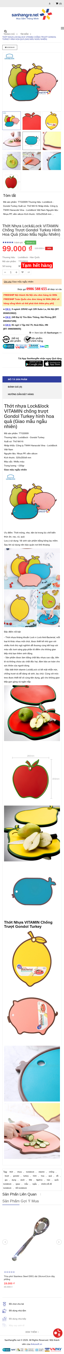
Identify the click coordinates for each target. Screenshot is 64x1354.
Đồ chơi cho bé (16, 1304)
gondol (16, 1176)
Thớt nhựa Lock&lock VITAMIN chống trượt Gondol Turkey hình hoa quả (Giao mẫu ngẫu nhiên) (29, 38)
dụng (14, 1180)
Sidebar (11, 47)
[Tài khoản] (50, 3)
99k (30, 1180)
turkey (26, 1176)
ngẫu (34, 1184)
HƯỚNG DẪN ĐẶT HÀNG (21, 394)
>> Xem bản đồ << (46, 332)
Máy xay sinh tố (16, 1325)
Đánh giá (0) (15, 387)
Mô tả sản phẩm (17, 379)
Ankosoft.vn (36, 1344)
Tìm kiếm (24, 34)
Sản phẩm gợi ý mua (20, 1201)
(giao (18, 1184)
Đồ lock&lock (21, 1188)
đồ (57, 1176)
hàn (48, 1180)
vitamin (42, 1172)
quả (50, 1176)
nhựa (19, 1172)
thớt (11, 1172)
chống (51, 1172)
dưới (23, 1180)
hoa (42, 1176)
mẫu (26, 1184)
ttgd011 (39, 1180)
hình (35, 1176)
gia (6, 1180)
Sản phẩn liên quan (19, 1194)
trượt (7, 1176)
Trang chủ (9, 34)
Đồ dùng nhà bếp (17, 1319)
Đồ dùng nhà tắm (17, 1310)
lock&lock (30, 1172)
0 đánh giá (18, 242)
